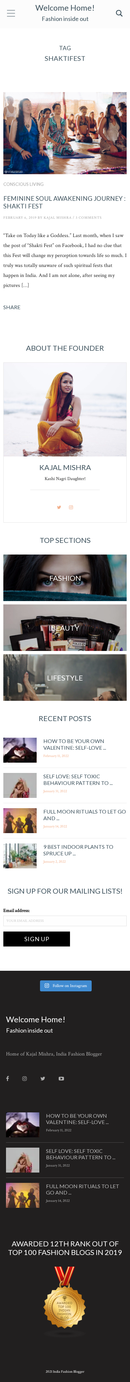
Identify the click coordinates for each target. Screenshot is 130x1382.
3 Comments (89, 217)
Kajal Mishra (58, 217)
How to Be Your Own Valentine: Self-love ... (74, 744)
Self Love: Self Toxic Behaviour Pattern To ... (78, 779)
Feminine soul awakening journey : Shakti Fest (64, 202)
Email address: (16, 911)
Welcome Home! (65, 7)
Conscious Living (23, 184)
